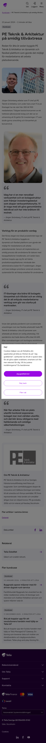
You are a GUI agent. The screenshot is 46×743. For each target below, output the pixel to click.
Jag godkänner (23, 374)
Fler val (23, 392)
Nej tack (23, 383)
